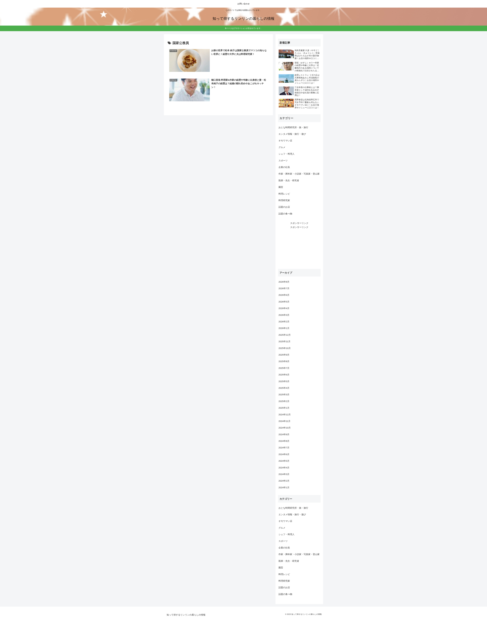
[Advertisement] (299, 247)
